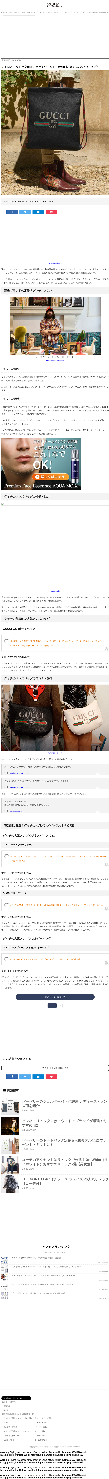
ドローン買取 (40, 1431)
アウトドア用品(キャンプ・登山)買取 (18, 1418)
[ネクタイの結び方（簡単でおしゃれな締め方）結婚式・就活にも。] (5, 1260)
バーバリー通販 (41, 1427)
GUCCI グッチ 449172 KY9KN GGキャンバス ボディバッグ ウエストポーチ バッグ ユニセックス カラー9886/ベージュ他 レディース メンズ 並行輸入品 (57, 643)
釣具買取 (7, 1423)
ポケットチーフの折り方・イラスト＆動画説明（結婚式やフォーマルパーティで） (43, 1284)
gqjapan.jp (55, 591)
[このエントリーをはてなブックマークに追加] (38, 212)
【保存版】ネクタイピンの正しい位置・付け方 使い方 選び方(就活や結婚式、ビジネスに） (47, 1267)
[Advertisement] (54, 36)
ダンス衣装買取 (41, 1440)
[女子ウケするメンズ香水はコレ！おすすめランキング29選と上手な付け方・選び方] (5, 1277)
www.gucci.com (55, 263)
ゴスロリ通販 (40, 1436)
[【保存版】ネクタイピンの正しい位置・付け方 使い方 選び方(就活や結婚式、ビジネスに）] (5, 1269)
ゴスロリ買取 (9, 1440)
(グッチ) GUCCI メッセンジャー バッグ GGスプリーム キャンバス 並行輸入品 (45, 959)
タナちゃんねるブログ (12, 1436)
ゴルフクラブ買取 (10, 1427)
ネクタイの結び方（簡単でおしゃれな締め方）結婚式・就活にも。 (37, 1258)
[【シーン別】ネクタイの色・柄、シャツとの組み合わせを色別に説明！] (5, 1295)
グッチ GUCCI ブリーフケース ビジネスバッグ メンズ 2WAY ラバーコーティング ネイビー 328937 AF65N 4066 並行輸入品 (58, 858)
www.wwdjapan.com (55, 360)
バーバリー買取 (41, 1423)
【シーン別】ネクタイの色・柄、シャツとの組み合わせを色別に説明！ (39, 1293)
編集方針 (7, 1410)
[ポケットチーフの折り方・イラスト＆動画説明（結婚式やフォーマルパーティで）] (5, 1286)
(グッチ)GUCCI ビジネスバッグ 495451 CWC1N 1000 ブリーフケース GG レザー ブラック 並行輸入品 (56, 905)
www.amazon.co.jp (18, 811)
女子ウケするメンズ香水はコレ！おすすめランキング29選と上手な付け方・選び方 (43, 1276)
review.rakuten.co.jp (19, 773)
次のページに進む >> (55, 997)
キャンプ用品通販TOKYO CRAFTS (17, 1431)
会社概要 (7, 1406)
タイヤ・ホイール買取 (43, 1418)
